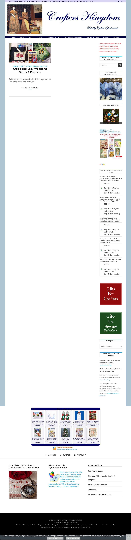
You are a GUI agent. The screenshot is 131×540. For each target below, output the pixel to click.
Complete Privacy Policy (105, 380)
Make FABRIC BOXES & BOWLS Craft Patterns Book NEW (110, 260)
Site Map (85, 1)
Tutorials (106, 37)
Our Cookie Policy (55, 538)
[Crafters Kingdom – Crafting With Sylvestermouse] (65, 19)
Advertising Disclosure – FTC (100, 495)
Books (97, 37)
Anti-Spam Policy (50, 525)
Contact (92, 1)
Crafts (14, 37)
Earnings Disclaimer (89, 525)
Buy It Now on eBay (112, 193)
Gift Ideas (116, 37)
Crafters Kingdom (95, 471)
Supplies (89, 37)
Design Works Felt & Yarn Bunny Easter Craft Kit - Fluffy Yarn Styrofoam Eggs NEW (110, 199)
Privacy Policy (110, 525)
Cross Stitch (50, 37)
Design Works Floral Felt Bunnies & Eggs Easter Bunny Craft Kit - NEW (110, 240)
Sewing (21, 37)
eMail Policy (78, 525)
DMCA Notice (68, 525)
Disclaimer (60, 525)
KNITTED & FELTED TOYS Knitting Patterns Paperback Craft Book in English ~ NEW (110, 219)
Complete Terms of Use (106, 365)
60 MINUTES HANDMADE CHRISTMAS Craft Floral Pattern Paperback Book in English (111, 178)
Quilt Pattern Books (28, 66)
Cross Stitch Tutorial (54, 1)
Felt (59, 37)
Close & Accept (73, 538)
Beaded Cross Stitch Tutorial (70, 1)
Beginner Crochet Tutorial (39, 1)
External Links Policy (48, 527)
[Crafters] (111, 294)
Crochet (39, 37)
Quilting (30, 37)
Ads (81, 1)
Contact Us (92, 490)
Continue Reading (30, 88)
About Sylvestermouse (97, 485)
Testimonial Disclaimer (63, 527)
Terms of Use (100, 525)
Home (10, 1)
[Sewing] (111, 323)
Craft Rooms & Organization (73, 37)
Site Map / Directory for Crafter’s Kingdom (101, 478)
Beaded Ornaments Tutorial (22, 1)
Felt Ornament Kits (105, 123)
